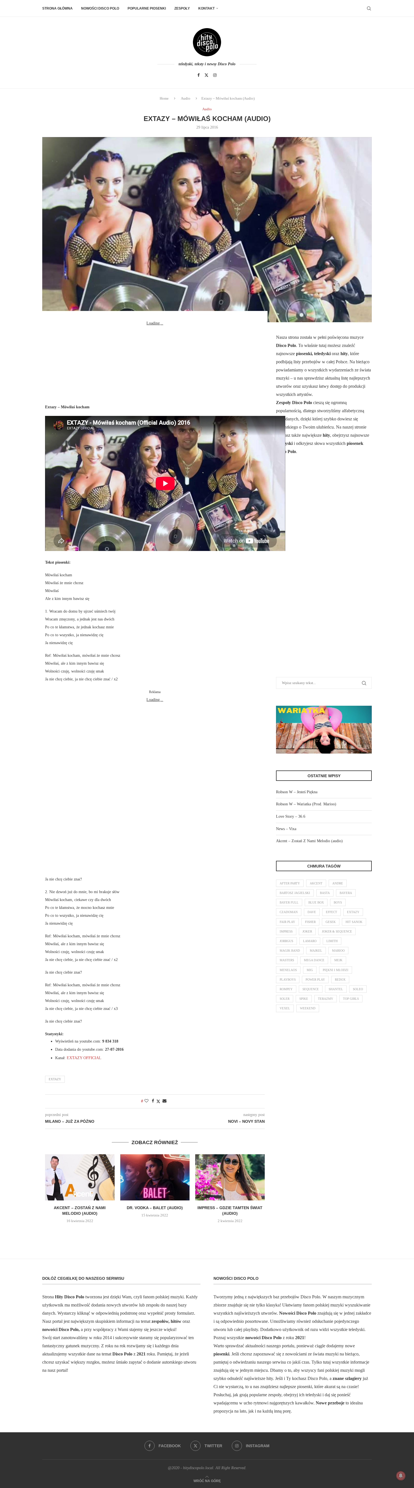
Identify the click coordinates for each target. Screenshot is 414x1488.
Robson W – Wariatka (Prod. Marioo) (306, 804)
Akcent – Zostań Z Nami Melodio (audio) (309, 841)
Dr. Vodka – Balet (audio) (155, 1207)
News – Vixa (286, 829)
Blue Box (316, 902)
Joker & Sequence (337, 931)
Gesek (331, 922)
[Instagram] (215, 75)
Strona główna (57, 8)
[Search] (369, 8)
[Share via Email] (164, 1101)
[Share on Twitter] (158, 1101)
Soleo (358, 989)
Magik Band (290, 950)
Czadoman (289, 912)
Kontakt (206, 8)
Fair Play (287, 922)
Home (164, 98)
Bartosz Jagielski (295, 893)
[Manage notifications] (400, 1475)
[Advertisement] (155, 362)
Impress (286, 931)
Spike (303, 998)
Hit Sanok (354, 922)
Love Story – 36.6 (290, 816)
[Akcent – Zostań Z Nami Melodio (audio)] (80, 1177)
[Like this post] (146, 1101)
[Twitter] (206, 75)
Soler (285, 998)
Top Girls (351, 998)
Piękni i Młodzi (335, 970)
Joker (307, 931)
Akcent (316, 883)
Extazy (55, 1079)
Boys (338, 902)
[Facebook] (198, 75)
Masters (287, 960)
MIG (310, 970)
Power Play (315, 979)
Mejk (338, 960)
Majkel (316, 950)
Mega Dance (314, 960)
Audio (185, 98)
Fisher (310, 922)
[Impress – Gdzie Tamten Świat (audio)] (230, 1177)
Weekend (307, 1008)
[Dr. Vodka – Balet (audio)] (155, 1177)
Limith (332, 941)
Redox (340, 979)
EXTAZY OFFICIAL (84, 1058)
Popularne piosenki (147, 8)
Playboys (288, 979)
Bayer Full (289, 902)
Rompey (286, 989)
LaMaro (310, 941)
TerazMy (325, 998)
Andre (337, 883)
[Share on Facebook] (153, 1101)
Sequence (310, 989)
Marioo (338, 950)
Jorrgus (286, 941)
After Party (290, 883)
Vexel (285, 1008)
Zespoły (182, 8)
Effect (331, 912)
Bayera (346, 893)
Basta (325, 893)
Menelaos (288, 970)
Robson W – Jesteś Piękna (296, 792)
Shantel (336, 989)
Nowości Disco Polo (100, 8)
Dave (312, 912)
